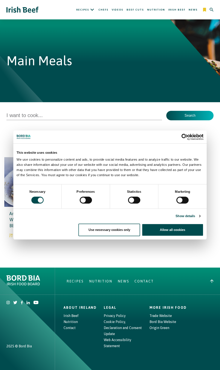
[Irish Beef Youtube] (35, 303)
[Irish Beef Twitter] (15, 303)
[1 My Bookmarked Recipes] (205, 10)
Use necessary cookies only (109, 230)
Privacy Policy (115, 316)
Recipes (82, 9)
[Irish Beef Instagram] (8, 303)
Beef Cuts (135, 9)
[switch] (86, 200)
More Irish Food (168, 307)
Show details (185, 216)
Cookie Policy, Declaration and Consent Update (123, 328)
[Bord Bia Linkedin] (28, 303)
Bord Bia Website (163, 322)
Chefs (103, 9)
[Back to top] (212, 281)
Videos (117, 9)
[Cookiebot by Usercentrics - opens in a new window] (184, 137)
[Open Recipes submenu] (92, 10)
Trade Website (161, 316)
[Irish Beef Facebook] (22, 303)
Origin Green (159, 328)
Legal (110, 307)
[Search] (212, 10)
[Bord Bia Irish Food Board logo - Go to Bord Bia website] (23, 284)
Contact (144, 281)
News (193, 9)
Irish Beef (176, 9)
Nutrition (156, 9)
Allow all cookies (172, 230)
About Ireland (80, 307)
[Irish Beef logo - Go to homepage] (22, 10)
